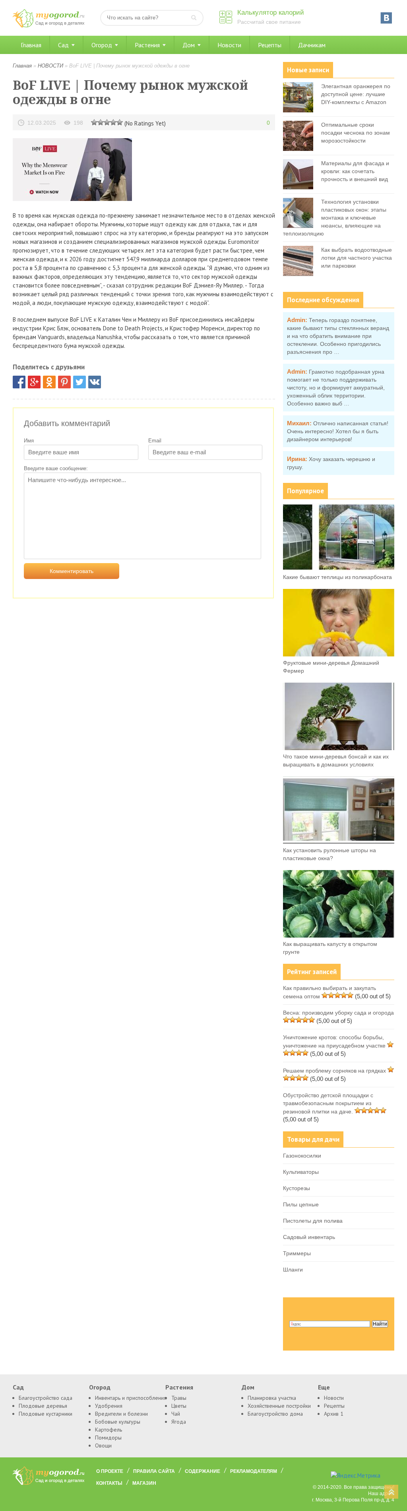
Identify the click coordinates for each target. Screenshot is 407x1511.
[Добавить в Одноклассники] (49, 382)
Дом (188, 45)
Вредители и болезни (121, 1413)
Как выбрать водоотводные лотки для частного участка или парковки (356, 258)
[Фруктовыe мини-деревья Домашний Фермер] (338, 654)
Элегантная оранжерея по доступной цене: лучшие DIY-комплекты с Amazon (355, 94)
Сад (63, 45)
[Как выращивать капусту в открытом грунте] (338, 935)
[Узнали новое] (113, 121)
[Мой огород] (48, 25)
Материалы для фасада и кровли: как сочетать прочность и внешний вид (355, 171)
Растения (147, 45)
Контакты (109, 1483)
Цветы (178, 1405)
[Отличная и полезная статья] (119, 121)
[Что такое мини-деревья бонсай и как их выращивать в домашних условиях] (338, 748)
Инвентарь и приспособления (131, 1397)
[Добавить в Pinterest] (64, 382)
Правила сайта (154, 1471)
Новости (229, 45)
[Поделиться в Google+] (34, 382)
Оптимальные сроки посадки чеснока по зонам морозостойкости (355, 133)
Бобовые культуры (117, 1421)
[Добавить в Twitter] (79, 382)
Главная (31, 45)
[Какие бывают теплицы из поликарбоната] (338, 568)
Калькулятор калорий (270, 12)
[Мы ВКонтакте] (386, 18)
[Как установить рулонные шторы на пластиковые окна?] (338, 842)
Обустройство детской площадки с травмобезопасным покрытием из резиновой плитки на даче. (328, 1103)
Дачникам (312, 45)
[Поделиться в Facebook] (19, 382)
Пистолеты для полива (313, 1221)
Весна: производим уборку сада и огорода (338, 1012)
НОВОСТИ (50, 66)
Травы (178, 1397)
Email (154, 441)
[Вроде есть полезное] (100, 121)
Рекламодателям (253, 1471)
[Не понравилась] (94, 121)
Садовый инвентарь (309, 1237)
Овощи (103, 1445)
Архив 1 (333, 1413)
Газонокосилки (302, 1155)
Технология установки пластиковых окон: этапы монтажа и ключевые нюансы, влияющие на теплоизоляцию (334, 218)
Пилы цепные (301, 1204)
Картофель (108, 1429)
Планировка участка (272, 1397)
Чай (175, 1413)
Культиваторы (301, 1172)
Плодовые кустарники (45, 1413)
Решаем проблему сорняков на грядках (334, 1070)
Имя (29, 441)
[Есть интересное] (107, 121)
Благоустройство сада (45, 1397)
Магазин (144, 1483)
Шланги (293, 1269)
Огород (101, 45)
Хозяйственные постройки (279, 1405)
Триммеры (297, 1253)
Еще (324, 1387)
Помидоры (108, 1437)
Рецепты (269, 45)
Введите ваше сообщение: (56, 468)
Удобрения (108, 1405)
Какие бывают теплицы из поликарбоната (337, 577)
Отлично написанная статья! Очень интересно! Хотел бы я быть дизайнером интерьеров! (337, 431)
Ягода (178, 1421)
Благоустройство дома (275, 1413)
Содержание (202, 1471)
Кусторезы (296, 1188)
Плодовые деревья (43, 1405)
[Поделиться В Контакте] (94, 382)
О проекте (109, 1471)
